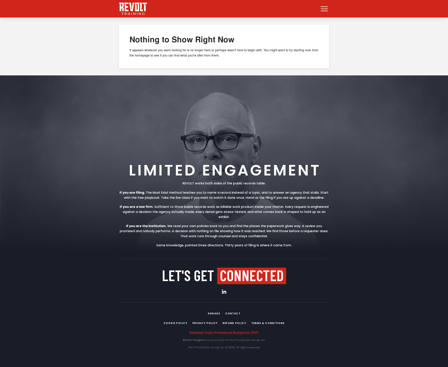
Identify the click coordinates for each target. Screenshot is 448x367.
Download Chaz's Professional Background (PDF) (224, 332)
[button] (324, 8)
